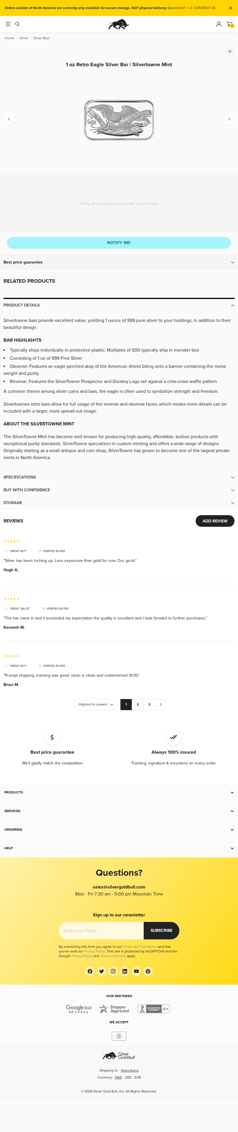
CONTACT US (204, 8)
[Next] (229, 119)
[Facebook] (90, 971)
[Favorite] (230, 51)
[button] (119, 262)
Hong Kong (129, 1070)
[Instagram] (113, 971)
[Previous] (9, 119)
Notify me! (119, 242)
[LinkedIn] (124, 971)
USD (128, 1077)
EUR (137, 1077)
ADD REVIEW (215, 521)
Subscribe (161, 930)
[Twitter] (101, 971)
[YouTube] (136, 971)
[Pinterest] (148, 971)
